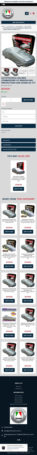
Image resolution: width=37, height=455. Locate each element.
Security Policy (18, 402)
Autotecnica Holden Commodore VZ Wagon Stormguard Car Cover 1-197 (18, 179)
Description (6, 140)
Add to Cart (28, 100)
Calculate (18, 126)
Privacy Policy (18, 397)
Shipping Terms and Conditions (18, 404)
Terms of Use (18, 395)
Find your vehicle (18, 22)
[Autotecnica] (7, 13)
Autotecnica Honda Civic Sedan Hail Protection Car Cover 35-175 (28, 359)
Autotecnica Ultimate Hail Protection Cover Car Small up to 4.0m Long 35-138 (9, 325)
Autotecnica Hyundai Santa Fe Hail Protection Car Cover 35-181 (9, 359)
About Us (18, 386)
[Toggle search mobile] (30, 13)
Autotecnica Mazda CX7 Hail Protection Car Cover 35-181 (28, 324)
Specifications (7, 145)
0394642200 (8, 427)
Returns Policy (19, 400)
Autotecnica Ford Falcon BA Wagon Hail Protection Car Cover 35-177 (28, 291)
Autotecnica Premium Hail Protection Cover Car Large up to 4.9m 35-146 (9, 256)
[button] (3, 104)
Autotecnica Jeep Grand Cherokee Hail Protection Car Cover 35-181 (9, 290)
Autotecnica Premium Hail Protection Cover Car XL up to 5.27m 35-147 (28, 221)
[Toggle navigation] (27, 13)
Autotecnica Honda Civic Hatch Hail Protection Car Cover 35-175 (9, 221)
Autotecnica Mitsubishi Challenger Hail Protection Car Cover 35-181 (28, 256)
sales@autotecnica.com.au (12, 431)
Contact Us (18, 388)
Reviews (5, 149)
